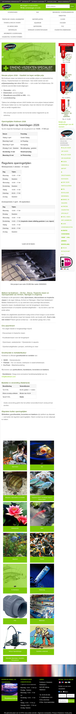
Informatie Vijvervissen (37, 1)
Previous (3, 57)
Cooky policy (68, 713)
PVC (62, 26)
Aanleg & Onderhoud (63, 1)
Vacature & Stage (51, 1)
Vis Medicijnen (12, 26)
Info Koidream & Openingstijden (10, 1)
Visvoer (63, 23)
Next (55, 57)
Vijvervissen (12, 12)
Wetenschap (25, 1)
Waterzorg (37, 26)
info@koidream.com (9, 376)
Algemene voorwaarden (44, 713)
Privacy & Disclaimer (58, 713)
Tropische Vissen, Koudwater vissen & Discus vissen (13, 21)
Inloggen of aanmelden (30, 5)
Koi (37, 12)
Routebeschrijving (11, 698)
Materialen (12, 30)
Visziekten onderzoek (63, 30)
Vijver (62, 19)
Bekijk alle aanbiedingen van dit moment (66, 124)
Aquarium (37, 23)
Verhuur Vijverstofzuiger (37, 30)
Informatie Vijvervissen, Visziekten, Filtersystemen (12, 35)
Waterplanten (37, 19)
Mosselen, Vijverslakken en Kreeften (63, 14)
